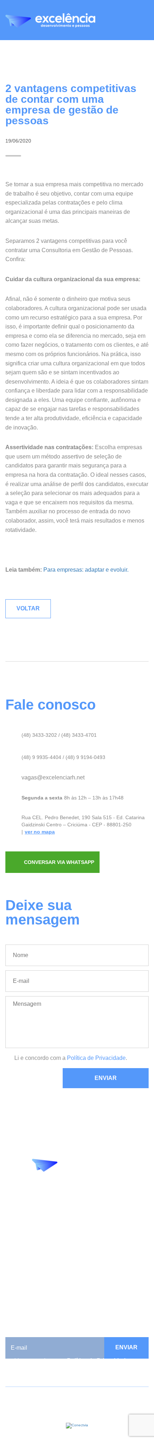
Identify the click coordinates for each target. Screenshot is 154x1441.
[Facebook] (56, 1190)
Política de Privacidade (96, 1058)
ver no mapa (40, 832)
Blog (11, 1246)
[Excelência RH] (50, 20)
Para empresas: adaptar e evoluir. (86, 570)
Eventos (15, 1254)
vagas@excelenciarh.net (53, 777)
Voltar (28, 608)
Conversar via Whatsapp (59, 862)
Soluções (17, 1262)
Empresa (16, 1238)
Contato (15, 1279)
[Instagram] (72, 1190)
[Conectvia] (77, 1425)
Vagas (13, 1271)
